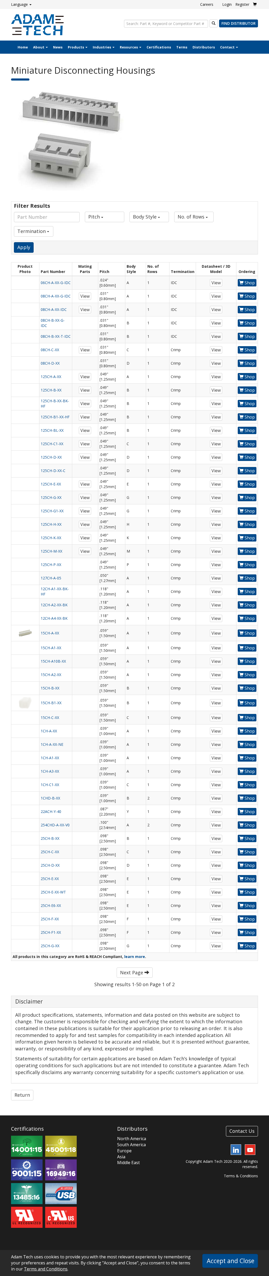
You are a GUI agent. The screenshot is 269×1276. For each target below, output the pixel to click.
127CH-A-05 (51, 577)
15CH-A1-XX (51, 647)
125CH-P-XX (51, 564)
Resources (129, 47)
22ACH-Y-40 (51, 811)
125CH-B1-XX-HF (55, 416)
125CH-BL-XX (52, 430)
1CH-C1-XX (50, 784)
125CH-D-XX (51, 457)
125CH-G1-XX (52, 510)
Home (23, 47)
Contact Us (242, 1131)
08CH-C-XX (50, 349)
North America (131, 1138)
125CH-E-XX (51, 483)
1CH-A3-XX (50, 771)
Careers (206, 4)
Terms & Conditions (241, 1175)
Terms (181, 47)
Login (227, 4)
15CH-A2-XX (51, 674)
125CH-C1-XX (52, 443)
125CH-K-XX (51, 537)
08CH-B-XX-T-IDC (56, 336)
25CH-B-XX (50, 838)
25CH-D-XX (50, 865)
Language (20, 4)
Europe (124, 1151)
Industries (102, 47)
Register (242, 4)
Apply (23, 247)
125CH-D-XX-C (53, 470)
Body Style (145, 217)
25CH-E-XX (50, 878)
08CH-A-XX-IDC (54, 309)
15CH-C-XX (50, 717)
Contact (227, 47)
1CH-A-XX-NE (52, 744)
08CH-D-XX (50, 363)
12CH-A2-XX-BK (54, 604)
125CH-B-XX (51, 390)
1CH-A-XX (49, 730)
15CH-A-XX (50, 632)
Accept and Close (230, 1261)
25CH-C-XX (50, 851)
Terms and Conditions (46, 1269)
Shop (249, 283)
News (58, 47)
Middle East (128, 1162)
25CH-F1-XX (51, 932)
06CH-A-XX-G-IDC (56, 282)
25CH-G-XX (50, 945)
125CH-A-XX (51, 376)
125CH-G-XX (51, 497)
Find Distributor (238, 23)
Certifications (159, 47)
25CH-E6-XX (51, 905)
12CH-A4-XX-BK (54, 618)
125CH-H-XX (51, 524)
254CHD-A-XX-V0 (55, 824)
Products (76, 47)
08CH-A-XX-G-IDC (56, 296)
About (39, 47)
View (216, 283)
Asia (121, 1157)
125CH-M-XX (51, 551)
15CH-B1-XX (51, 702)
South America (131, 1145)
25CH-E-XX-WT (53, 892)
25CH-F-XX (50, 918)
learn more (134, 956)
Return (22, 1095)
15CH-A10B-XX (53, 661)
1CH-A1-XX (50, 757)
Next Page (132, 972)
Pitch (94, 217)
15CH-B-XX (50, 688)
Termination (32, 231)
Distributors (204, 47)
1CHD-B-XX (50, 798)
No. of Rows (192, 217)
